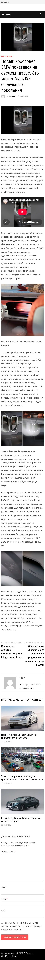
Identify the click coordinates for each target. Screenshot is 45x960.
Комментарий (8, 851)
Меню (8, 14)
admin (14, 96)
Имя (3, 887)
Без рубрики (6, 56)
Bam (14, 956)
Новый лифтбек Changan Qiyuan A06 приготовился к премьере (19, 736)
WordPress (5, 956)
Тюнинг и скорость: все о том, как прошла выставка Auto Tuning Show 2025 (22, 778)
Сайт (3, 911)
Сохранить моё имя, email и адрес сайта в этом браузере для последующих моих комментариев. (21, 926)
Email (4, 899)
